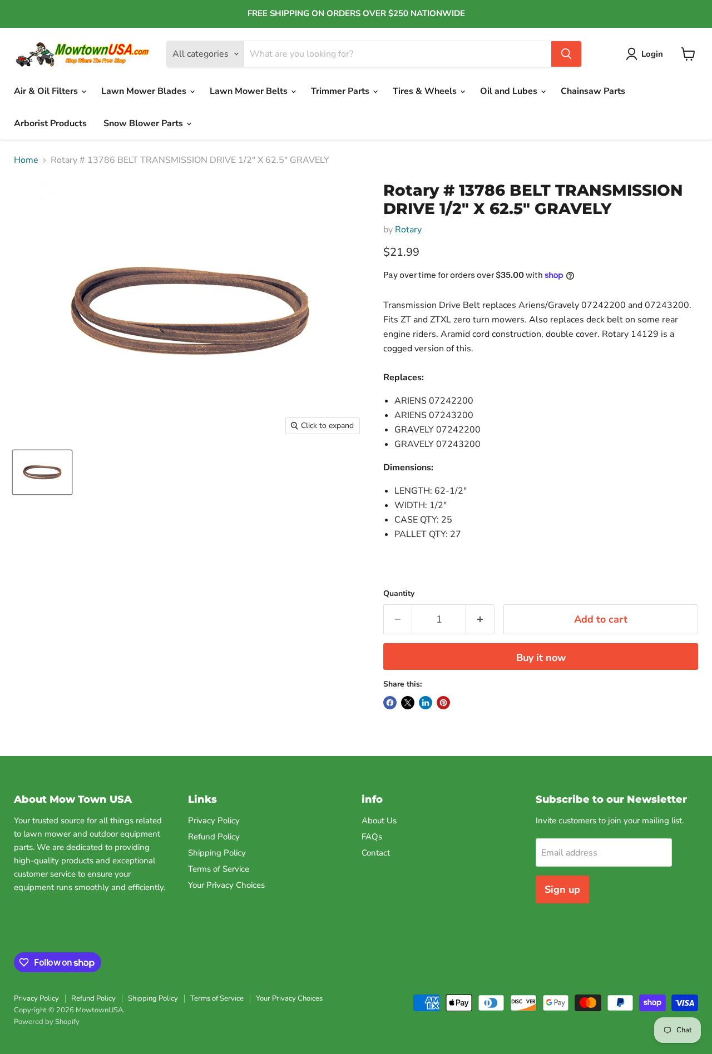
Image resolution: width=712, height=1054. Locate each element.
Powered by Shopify (47, 1022)
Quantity (398, 593)
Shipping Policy (217, 852)
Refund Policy (214, 836)
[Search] (566, 54)
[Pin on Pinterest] (443, 702)
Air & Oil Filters (47, 91)
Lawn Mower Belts (250, 91)
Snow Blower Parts (144, 123)
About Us (379, 820)
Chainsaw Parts (593, 91)
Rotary (408, 229)
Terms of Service (218, 868)
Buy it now (541, 657)
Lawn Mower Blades (145, 91)
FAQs (372, 836)
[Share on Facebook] (390, 702)
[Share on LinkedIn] (425, 702)
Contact (376, 852)
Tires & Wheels (426, 91)
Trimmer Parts (341, 91)
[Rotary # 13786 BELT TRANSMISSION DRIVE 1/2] (42, 472)
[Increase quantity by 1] (480, 619)
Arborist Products (50, 123)
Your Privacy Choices (226, 885)
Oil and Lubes (510, 91)
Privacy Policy (214, 820)
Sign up (562, 889)
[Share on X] (407, 702)
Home (26, 160)
